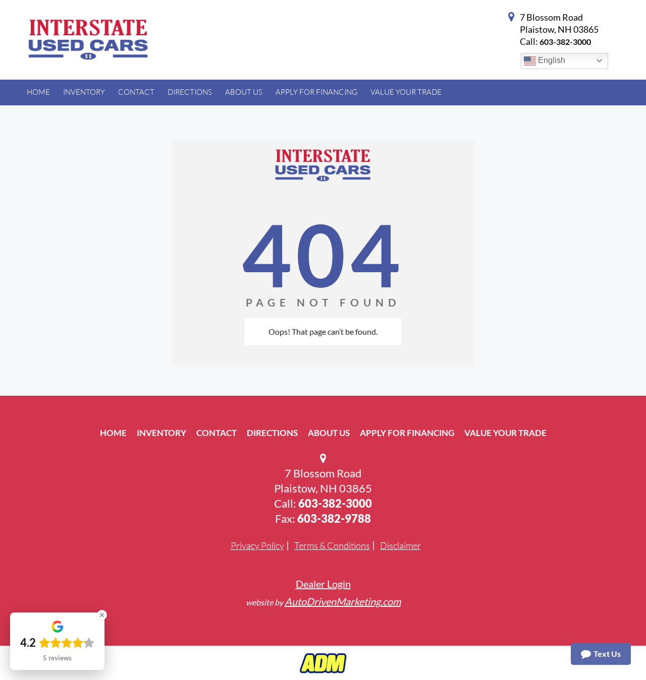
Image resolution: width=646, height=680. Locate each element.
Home (113, 432)
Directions (272, 432)
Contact (216, 432)
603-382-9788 (334, 518)
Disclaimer (400, 545)
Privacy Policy (257, 545)
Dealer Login (323, 584)
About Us (329, 432)
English (550, 60)
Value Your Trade (505, 432)
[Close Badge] (102, 615)
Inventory (161, 432)
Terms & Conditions (332, 545)
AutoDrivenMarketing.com (343, 601)
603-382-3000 (565, 41)
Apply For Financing (407, 432)
